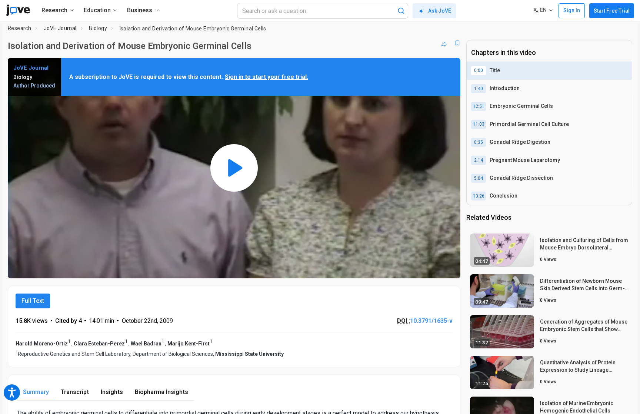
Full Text (32, 300)
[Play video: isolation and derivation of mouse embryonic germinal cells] (234, 168)
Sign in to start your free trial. (266, 76)
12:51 (478, 106)
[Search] (401, 10)
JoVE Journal (60, 28)
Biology (98, 28)
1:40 (478, 88)
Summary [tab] (36, 391)
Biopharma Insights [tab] (161, 391)
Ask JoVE (439, 11)
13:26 (478, 196)
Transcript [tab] (75, 391)
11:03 (478, 124)
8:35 (478, 142)
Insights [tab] (112, 391)
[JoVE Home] (18, 10)
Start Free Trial (612, 11)
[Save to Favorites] (457, 43)
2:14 (478, 160)
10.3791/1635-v (431, 320)
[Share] (444, 43)
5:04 (478, 178)
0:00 (478, 70)
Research (19, 28)
